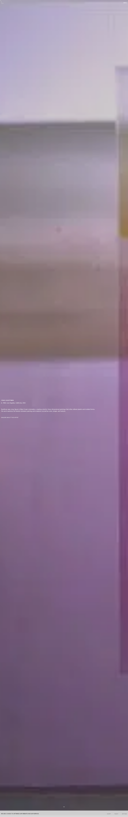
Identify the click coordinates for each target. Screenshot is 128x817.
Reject (116, 813)
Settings (124, 813)
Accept (109, 813)
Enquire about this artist (9, 417)
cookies (8, 813)
